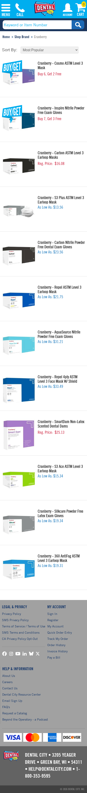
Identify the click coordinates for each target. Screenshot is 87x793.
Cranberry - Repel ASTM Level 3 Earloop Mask (59, 289)
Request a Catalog (14, 713)
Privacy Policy (11, 614)
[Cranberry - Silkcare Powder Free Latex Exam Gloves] (18, 525)
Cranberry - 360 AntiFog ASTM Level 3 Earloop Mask (59, 558)
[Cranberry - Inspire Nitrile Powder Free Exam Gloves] (18, 121)
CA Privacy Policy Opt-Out (20, 639)
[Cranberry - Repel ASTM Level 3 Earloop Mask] (18, 301)
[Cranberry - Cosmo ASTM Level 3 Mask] (18, 77)
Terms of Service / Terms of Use (23, 626)
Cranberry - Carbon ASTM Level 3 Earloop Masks (61, 155)
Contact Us (9, 688)
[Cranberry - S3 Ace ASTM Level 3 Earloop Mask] (18, 480)
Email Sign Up (12, 701)
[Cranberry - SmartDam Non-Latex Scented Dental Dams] (18, 435)
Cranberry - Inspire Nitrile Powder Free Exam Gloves (61, 110)
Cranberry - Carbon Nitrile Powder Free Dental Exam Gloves (61, 244)
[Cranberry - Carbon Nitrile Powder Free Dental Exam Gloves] (18, 256)
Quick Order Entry (59, 632)
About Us (8, 676)
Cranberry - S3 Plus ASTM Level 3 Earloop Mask (61, 200)
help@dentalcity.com (50, 769)
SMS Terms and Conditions (20, 632)
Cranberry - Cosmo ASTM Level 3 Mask (60, 65)
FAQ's (6, 707)
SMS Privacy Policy (15, 620)
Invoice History (57, 651)
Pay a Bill (53, 657)
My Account (67, 10)
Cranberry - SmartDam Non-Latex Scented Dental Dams (61, 424)
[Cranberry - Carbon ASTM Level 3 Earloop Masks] (18, 166)
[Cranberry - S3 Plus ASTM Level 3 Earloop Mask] (18, 211)
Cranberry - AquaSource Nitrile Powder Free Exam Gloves (59, 334)
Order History (56, 645)
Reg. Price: (45, 164)
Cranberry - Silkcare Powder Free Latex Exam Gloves (60, 513)
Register (52, 620)
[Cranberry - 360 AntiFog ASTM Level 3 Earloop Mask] (18, 569)
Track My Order (57, 639)
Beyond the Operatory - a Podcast (25, 719)
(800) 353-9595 (20, 10)
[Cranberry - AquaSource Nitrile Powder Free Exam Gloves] (18, 345)
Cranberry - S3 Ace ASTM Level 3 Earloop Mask (60, 468)
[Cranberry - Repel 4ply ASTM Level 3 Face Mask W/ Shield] (18, 390)
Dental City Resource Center (21, 694)
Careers (7, 682)
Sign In (52, 614)
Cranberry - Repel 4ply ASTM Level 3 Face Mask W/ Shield (57, 379)
